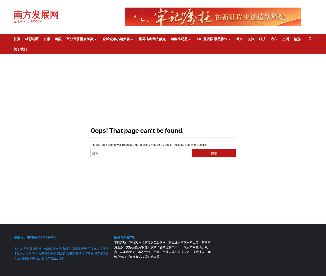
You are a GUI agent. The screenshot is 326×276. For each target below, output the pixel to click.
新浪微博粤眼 (85, 253)
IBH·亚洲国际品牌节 (212, 39)
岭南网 (57, 248)
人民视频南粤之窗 (32, 258)
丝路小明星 (179, 39)
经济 (262, 39)
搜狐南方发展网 (24, 253)
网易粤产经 (79, 248)
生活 (285, 39)
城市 (239, 39)
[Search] (310, 38)
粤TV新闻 (45, 248)
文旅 (251, 39)
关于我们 (20, 49)
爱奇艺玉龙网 (54, 258)
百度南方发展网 (98, 248)
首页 (17, 39)
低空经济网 (21, 248)
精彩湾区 (32, 39)
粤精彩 (66, 248)
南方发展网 (36, 14)
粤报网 (33, 248)
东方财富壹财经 (45, 253)
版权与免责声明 (124, 237)
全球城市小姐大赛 (116, 39)
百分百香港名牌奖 (80, 39)
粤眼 (58, 39)
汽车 (274, 39)
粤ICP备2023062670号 (41, 237)
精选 (297, 39)
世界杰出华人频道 (152, 39)
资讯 (46, 39)
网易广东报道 (66, 253)
